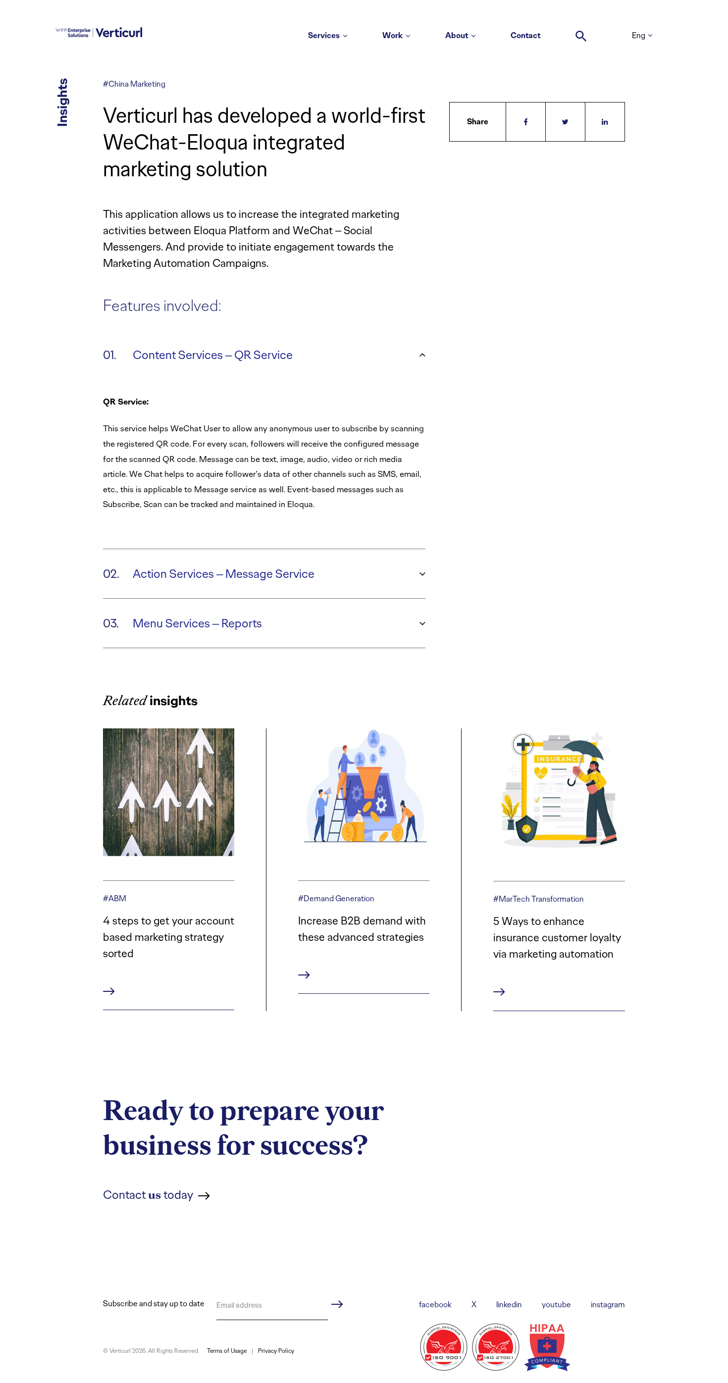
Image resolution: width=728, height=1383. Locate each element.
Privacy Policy (276, 1351)
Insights (62, 102)
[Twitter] (565, 122)
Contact (525, 35)
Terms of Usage (227, 1351)
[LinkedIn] (605, 122)
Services (324, 35)
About (456, 35)
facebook (435, 1304)
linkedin (509, 1304)
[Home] (98, 30)
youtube (556, 1304)
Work (392, 35)
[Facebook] (526, 122)
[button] (581, 31)
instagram (608, 1304)
